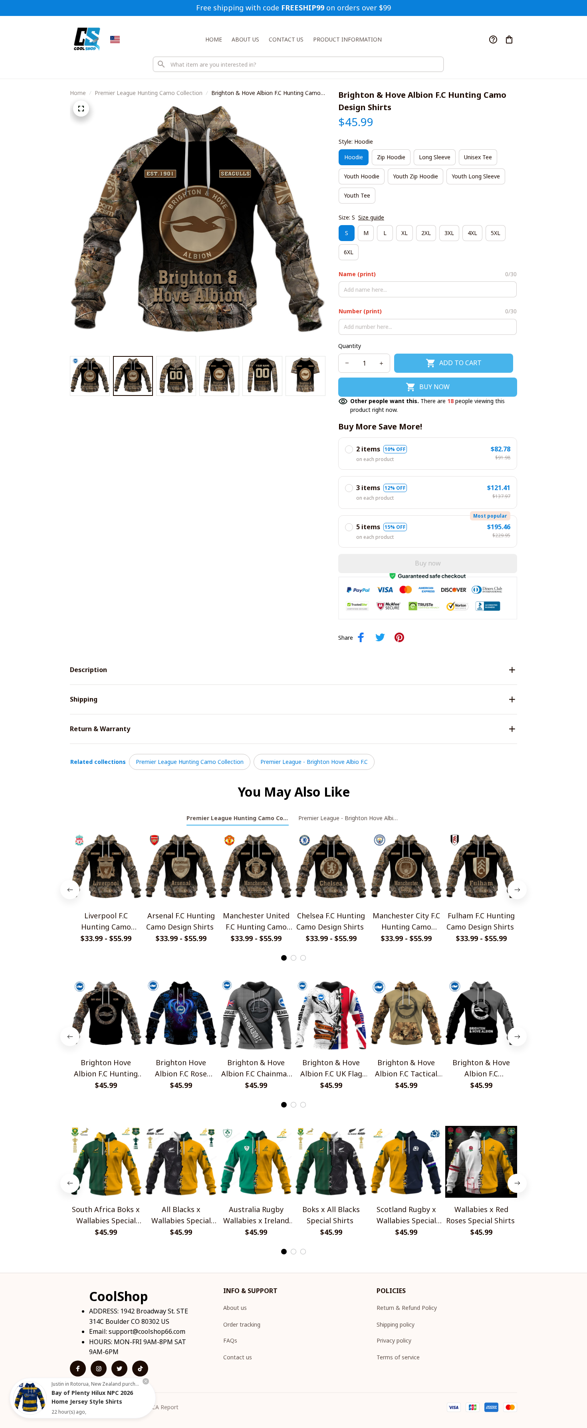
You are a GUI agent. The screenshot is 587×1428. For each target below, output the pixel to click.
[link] (30, 1398)
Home (78, 93)
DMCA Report (160, 1407)
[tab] (284, 957)
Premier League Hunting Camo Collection (148, 93)
